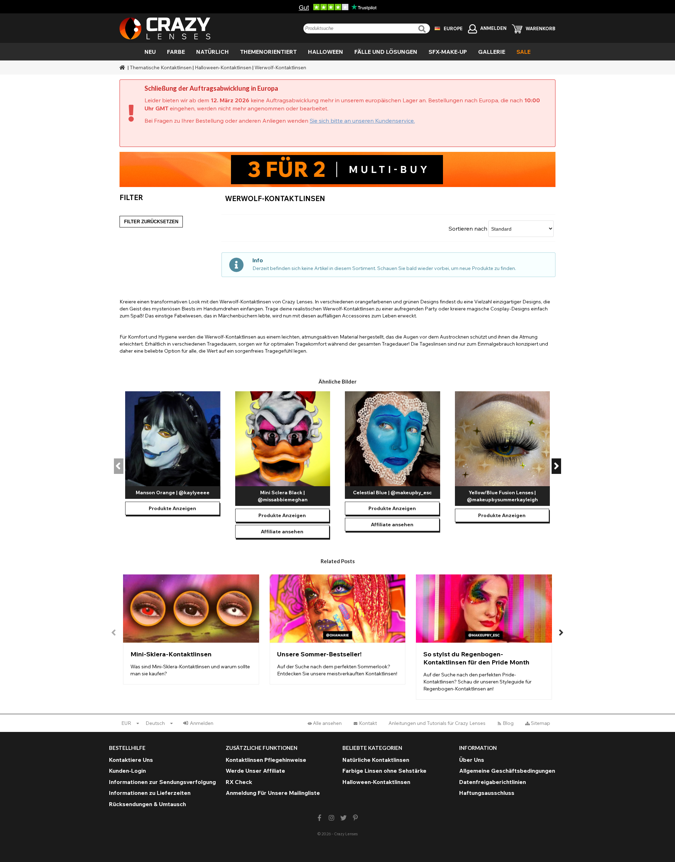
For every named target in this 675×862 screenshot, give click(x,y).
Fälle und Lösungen (385, 51)
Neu (150, 51)
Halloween (325, 51)
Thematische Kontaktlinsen (161, 67)
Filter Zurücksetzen (151, 221)
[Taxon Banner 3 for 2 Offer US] (337, 169)
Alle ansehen (327, 723)
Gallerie (491, 51)
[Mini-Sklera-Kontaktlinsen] (191, 629)
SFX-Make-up (448, 51)
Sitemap (540, 723)
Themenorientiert (268, 51)
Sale (523, 51)
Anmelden (201, 723)
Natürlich (212, 51)
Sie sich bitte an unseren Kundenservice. (362, 120)
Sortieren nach (468, 228)
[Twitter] (343, 818)
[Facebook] (319, 818)
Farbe (176, 51)
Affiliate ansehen (282, 531)
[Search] (423, 29)
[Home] (123, 67)
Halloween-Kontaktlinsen (223, 67)
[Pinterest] (355, 818)
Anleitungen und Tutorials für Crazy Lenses (437, 723)
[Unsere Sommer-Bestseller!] (338, 629)
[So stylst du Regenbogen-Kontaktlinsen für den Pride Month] (484, 637)
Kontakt (368, 723)
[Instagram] (331, 818)
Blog (508, 723)
